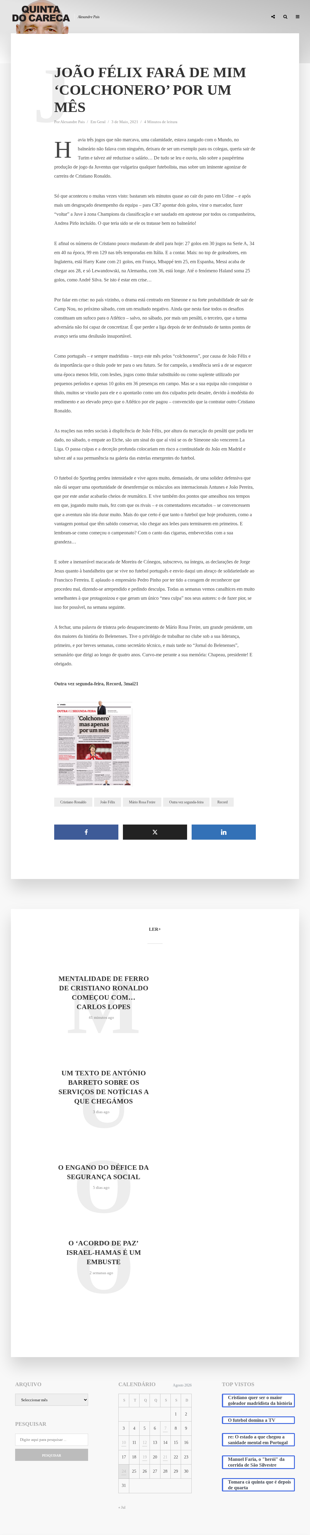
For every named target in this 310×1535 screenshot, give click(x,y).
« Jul (121, 1507)
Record (222, 802)
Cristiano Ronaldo (73, 802)
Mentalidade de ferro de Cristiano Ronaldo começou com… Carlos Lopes (103, 993)
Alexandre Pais (72, 122)
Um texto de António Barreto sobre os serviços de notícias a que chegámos (103, 1087)
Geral (101, 122)
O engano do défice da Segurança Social (103, 1172)
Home (119, 17)
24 (124, 1471)
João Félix (107, 802)
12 (145, 1442)
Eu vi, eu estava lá (246, 17)
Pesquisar (51, 1455)
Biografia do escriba (153, 17)
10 (124, 1442)
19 (145, 1457)
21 (165, 1457)
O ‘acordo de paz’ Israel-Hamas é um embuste (103, 1252)
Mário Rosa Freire (142, 802)
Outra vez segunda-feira (186, 802)
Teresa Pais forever (201, 17)
